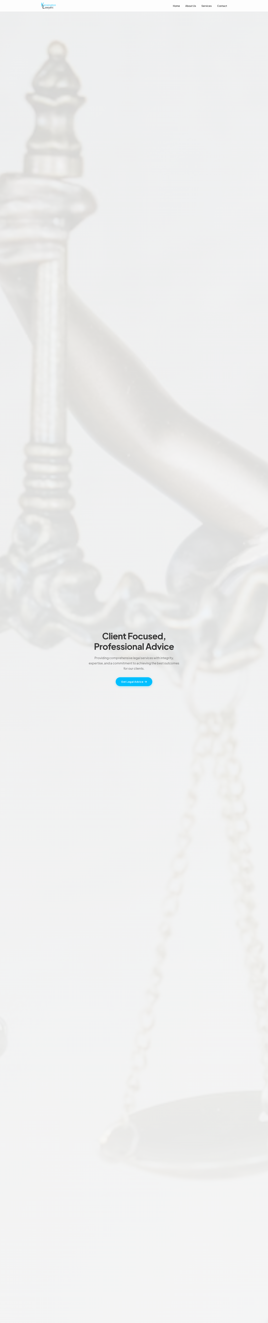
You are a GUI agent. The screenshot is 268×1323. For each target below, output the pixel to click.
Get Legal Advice (132, 681)
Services (206, 5)
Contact (222, 5)
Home (176, 5)
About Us (190, 5)
